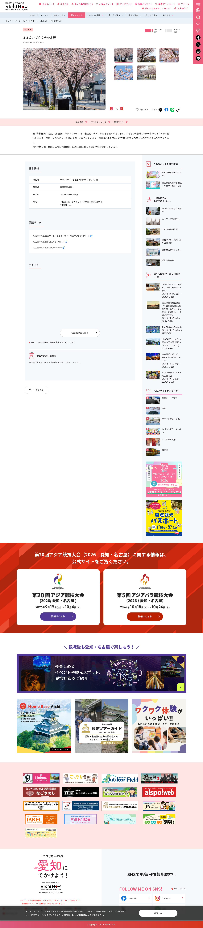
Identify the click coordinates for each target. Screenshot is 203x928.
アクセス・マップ (100, 122)
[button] (24, 78)
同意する (158, 913)
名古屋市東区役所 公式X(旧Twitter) (48, 241)
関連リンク (121, 122)
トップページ (11, 20)
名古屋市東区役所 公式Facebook (47, 247)
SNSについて (179, 888)
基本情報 (81, 122)
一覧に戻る (38, 390)
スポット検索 (29, 20)
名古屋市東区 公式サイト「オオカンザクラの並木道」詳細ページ (61, 235)
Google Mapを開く (80, 332)
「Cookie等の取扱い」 (80, 914)
